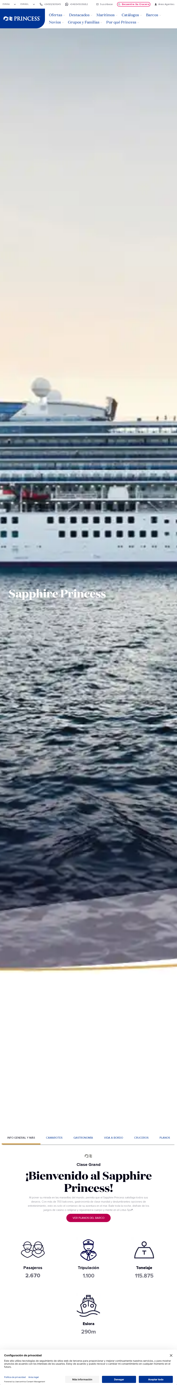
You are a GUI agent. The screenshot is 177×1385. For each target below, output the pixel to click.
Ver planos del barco (88, 1218)
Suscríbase (106, 4)
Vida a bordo (113, 1137)
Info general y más (21, 1137)
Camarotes (54, 1137)
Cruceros (141, 1137)
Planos (165, 1137)
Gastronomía (83, 1137)
